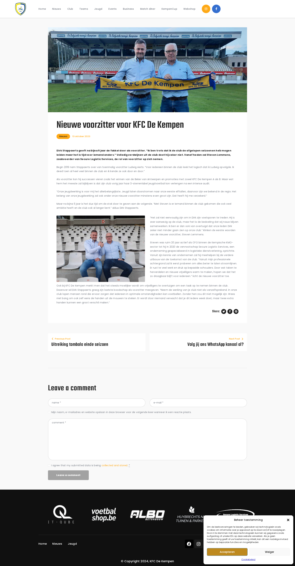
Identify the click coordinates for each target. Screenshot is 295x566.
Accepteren (227, 552)
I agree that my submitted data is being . (90, 465)
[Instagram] (198, 544)
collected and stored (114, 465)
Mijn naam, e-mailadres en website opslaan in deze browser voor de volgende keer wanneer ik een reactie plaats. (121, 412)
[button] (288, 520)
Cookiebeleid (248, 559)
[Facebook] (189, 544)
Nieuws (63, 136)
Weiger (269, 552)
